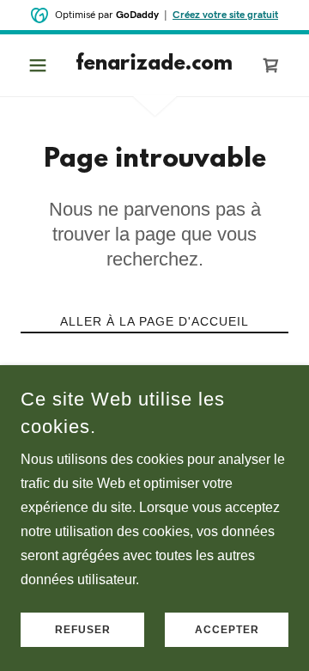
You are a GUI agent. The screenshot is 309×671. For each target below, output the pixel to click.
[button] (41, 65)
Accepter (227, 630)
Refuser (83, 630)
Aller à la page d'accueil (154, 321)
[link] (154, 65)
